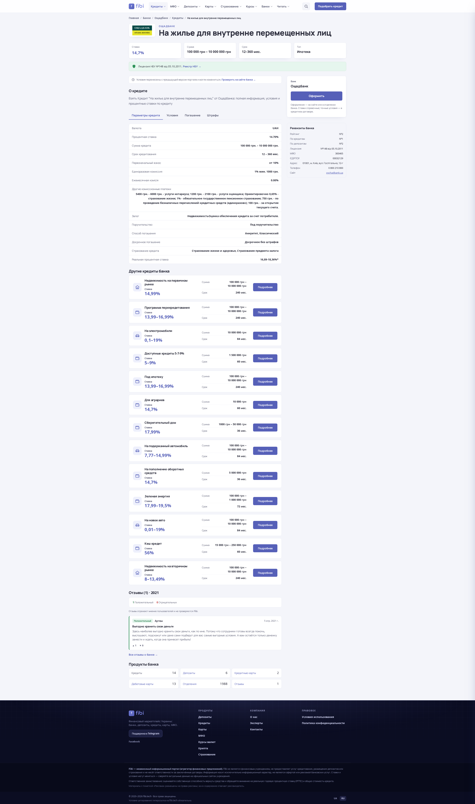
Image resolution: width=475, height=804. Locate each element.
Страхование (230, 6)
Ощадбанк (161, 18)
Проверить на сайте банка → (239, 79)
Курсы (250, 6)
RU (343, 798)
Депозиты (191, 6)
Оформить (316, 96)
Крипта (203, 748)
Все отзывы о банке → (143, 654)
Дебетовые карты (142, 684)
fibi (137, 6)
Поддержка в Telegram (145, 733)
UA (335, 798)
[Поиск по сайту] (306, 6)
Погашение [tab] (192, 115)
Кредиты (157, 6)
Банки (266, 6)
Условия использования (318, 717)
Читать (281, 6)
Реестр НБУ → (192, 66)
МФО (173, 6)
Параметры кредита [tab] (146, 115)
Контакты (256, 729)
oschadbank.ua (334, 172)
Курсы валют (206, 742)
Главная (134, 18)
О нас (253, 717)
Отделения (189, 684)
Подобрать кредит (330, 6)
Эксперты (256, 723)
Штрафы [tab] (213, 115)
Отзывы (239, 684)
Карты (209, 6)
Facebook (134, 741)
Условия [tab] (172, 115)
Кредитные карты (245, 673)
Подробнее (265, 287)
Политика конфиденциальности (323, 723)
